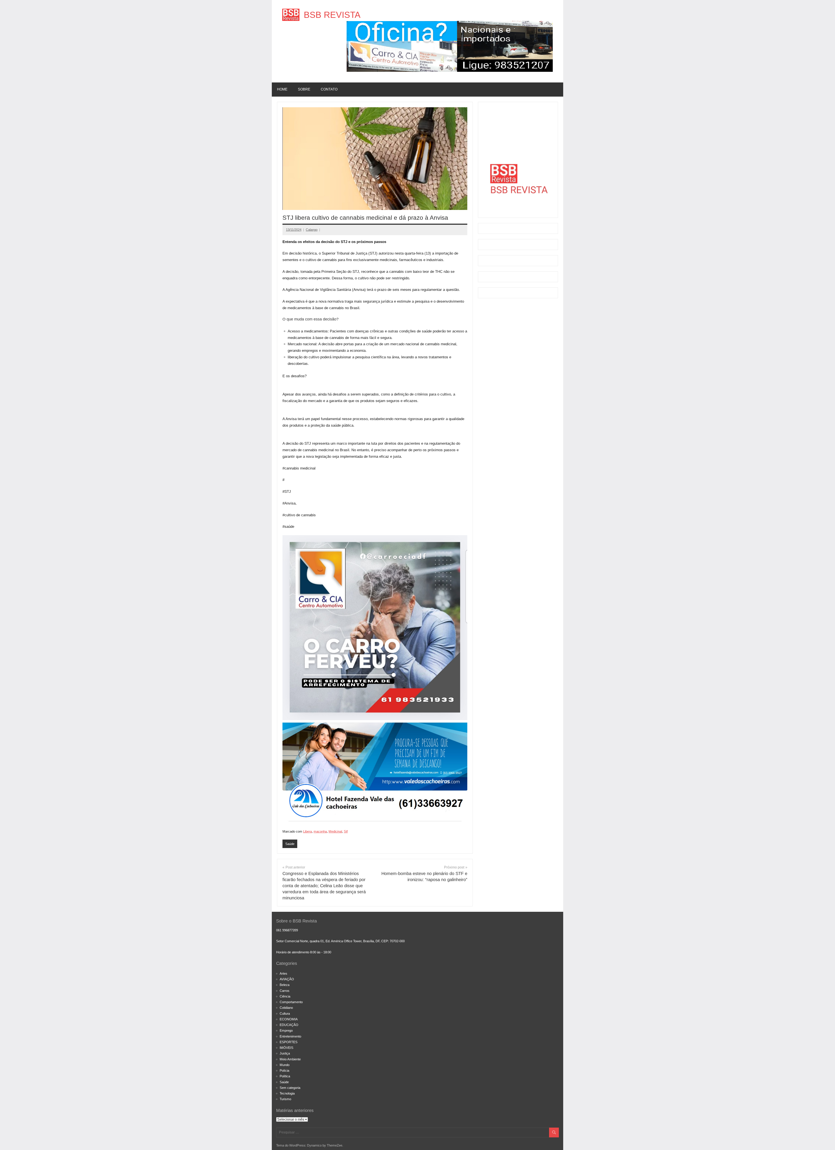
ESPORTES (288, 1042)
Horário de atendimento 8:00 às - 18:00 (303, 952)
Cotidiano (286, 1007)
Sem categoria (290, 1088)
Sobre (304, 89)
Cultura (285, 1013)
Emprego (286, 1030)
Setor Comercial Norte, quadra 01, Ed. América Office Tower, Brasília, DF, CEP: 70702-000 (340, 941)
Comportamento (291, 1002)
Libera (307, 831)
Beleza (284, 985)
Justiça (285, 1053)
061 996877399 (287, 930)
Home (282, 89)
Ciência (285, 996)
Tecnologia (287, 1093)
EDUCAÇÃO (289, 1025)
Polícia (284, 1070)
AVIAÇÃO (287, 979)
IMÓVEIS (286, 1047)
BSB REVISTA (332, 15)
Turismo (285, 1099)
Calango (311, 229)
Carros (284, 990)
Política (285, 1076)
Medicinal (335, 831)
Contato (329, 89)
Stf (346, 831)
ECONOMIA (289, 1019)
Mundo (284, 1065)
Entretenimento (290, 1036)
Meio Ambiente (290, 1059)
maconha (320, 831)
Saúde (289, 844)
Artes (283, 973)
